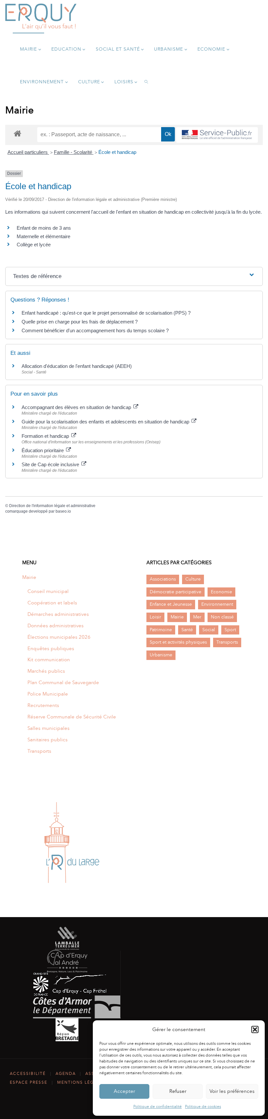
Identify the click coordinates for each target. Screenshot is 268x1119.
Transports (39, 751)
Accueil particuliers (28, 152)
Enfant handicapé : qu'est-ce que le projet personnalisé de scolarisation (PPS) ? (106, 313)
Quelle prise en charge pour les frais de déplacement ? (80, 321)
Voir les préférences (232, 1091)
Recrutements (43, 705)
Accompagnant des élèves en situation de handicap (77, 407)
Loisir (155, 617)
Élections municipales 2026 (59, 637)
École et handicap (117, 152)
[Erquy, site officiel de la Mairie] (40, 16)
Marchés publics (46, 671)
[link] (146, 81)
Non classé (222, 617)
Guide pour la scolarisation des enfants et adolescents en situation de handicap (106, 421)
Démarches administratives (58, 614)
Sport (230, 630)
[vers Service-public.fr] (217, 135)
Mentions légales (81, 1082)
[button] (255, 1029)
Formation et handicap (46, 436)
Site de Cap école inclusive (51, 464)
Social (208, 630)
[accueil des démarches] (17, 133)
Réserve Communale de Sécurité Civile (71, 717)
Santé (187, 630)
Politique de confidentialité (157, 1106)
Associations (163, 579)
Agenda (66, 1073)
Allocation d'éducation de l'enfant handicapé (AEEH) (77, 366)
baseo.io (63, 511)
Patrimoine (161, 630)
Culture (193, 579)
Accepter (124, 1091)
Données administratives (55, 626)
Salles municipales (48, 728)
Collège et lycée (34, 244)
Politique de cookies (203, 1106)
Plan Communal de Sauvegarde (63, 682)
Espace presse (28, 1082)
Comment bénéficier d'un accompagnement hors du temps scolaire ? (95, 330)
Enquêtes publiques (50, 648)
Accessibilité (28, 1073)
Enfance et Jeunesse (171, 604)
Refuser (177, 1091)
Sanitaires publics (47, 740)
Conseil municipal (48, 591)
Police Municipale (47, 694)
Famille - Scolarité (73, 152)
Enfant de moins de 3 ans (44, 228)
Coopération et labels (52, 603)
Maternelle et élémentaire (43, 236)
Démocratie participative (175, 592)
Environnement (217, 604)
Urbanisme (161, 655)
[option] (72, 842)
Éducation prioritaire (43, 450)
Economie (221, 592)
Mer (197, 617)
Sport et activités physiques (178, 642)
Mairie (29, 577)
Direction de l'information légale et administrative (52, 505)
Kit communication (48, 660)
